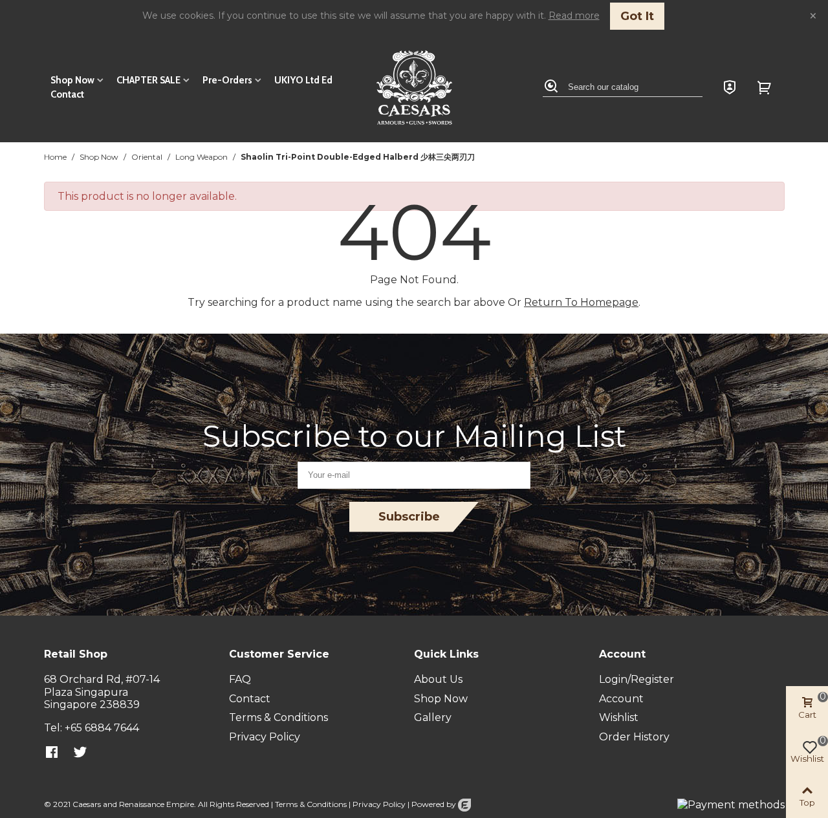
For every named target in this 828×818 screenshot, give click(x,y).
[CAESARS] (414, 87)
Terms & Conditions (311, 804)
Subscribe (409, 517)
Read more (574, 15)
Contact (67, 94)
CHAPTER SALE (148, 80)
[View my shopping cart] (766, 87)
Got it (637, 16)
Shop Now (72, 80)
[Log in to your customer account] (729, 87)
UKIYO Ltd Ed (303, 80)
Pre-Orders (227, 80)
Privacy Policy (379, 804)
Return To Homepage (581, 302)
